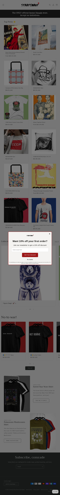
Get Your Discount (30, 255)
